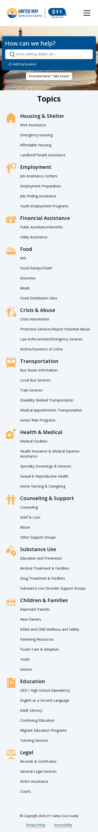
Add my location (24, 64)
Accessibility (63, 825)
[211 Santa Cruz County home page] (37, 13)
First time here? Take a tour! (49, 76)
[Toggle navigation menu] (87, 13)
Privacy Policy (35, 825)
